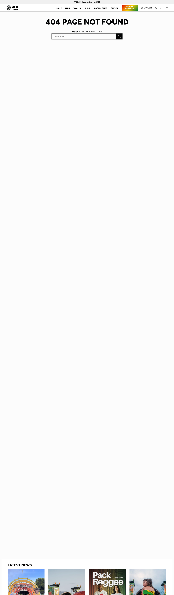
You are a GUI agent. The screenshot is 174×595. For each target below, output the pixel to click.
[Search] (119, 36)
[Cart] (166, 8)
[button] (67, 8)
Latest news (20, 565)
